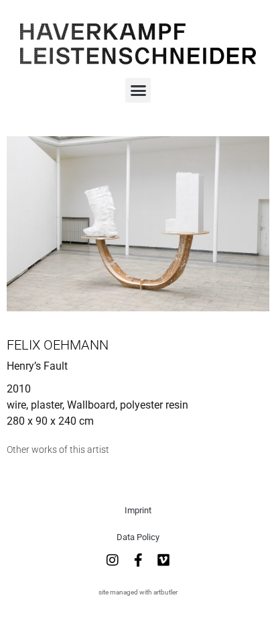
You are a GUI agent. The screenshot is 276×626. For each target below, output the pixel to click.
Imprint (138, 510)
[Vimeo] (163, 560)
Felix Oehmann (58, 345)
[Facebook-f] (138, 560)
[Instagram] (112, 560)
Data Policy (138, 537)
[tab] (58, 450)
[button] (138, 90)
